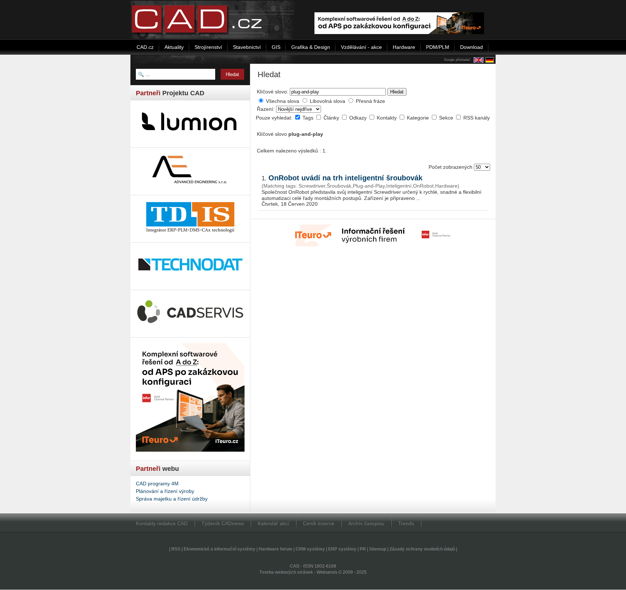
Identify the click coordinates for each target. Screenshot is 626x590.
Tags (308, 118)
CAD (295, 566)
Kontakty (387, 118)
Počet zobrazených (451, 167)
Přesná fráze (370, 101)
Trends (406, 523)
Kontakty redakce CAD (162, 523)
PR (363, 549)
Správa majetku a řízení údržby (172, 499)
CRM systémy (310, 549)
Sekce (447, 118)
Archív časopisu (366, 523)
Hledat (397, 92)
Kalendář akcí (273, 523)
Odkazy (358, 118)
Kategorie (418, 118)
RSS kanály (476, 118)
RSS (175, 549)
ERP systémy (342, 549)
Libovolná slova (327, 101)
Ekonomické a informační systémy (219, 549)
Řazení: (266, 109)
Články (332, 118)
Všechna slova (282, 101)
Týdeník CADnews (222, 523)
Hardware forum (275, 549)
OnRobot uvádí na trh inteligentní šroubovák (345, 178)
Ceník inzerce (318, 523)
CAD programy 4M (157, 483)
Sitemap (377, 549)
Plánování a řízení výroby (165, 491)
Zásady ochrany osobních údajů (422, 549)
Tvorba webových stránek (286, 572)
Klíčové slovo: (272, 92)
